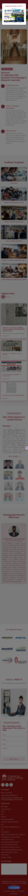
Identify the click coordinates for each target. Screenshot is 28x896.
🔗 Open (14, 8)
